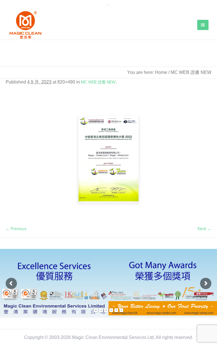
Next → (204, 228)
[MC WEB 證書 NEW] (108, 158)
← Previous (16, 228)
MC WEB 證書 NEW (98, 82)
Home (161, 72)
